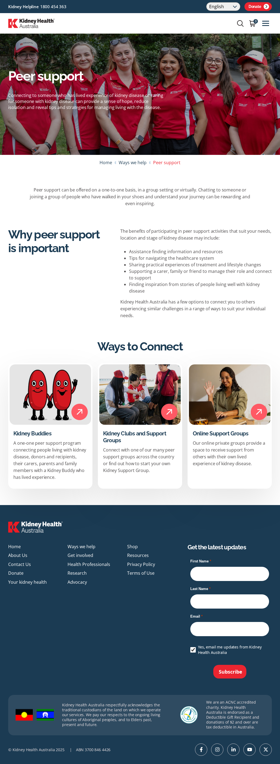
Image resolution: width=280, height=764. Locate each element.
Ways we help (133, 163)
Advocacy (77, 582)
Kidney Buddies (32, 433)
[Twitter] (265, 750)
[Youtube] (249, 750)
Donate (255, 6)
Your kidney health (27, 582)
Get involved (80, 555)
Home (106, 163)
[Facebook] (201, 750)
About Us (17, 555)
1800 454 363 (53, 6)
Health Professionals (89, 564)
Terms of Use (140, 573)
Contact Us (19, 564)
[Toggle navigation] (265, 23)
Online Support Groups (220, 433)
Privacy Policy (141, 564)
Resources (138, 555)
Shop (132, 547)
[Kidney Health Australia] (31, 23)
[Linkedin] (233, 750)
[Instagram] (217, 750)
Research (77, 573)
